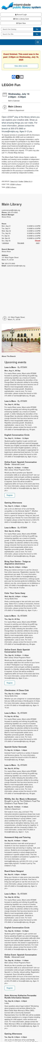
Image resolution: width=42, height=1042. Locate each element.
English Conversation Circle (16, 435)
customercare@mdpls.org (11, 210)
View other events (21, 66)
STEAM (12, 184)
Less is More (15, 367)
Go (37, 29)
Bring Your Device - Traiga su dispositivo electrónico (17, 562)
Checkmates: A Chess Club (16, 690)
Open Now (22, 23)
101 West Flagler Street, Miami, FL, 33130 (16, 318)
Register (10, 495)
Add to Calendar (14, 101)
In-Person (18, 184)
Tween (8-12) (14, 181)
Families (21, 181)
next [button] (37, 243)
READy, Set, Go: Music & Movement (22, 801)
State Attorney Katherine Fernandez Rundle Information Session (20, 996)
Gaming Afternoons (13, 502)
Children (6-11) (28, 181)
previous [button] (5, 243)
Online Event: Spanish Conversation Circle (20, 463)
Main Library (15, 106)
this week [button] (20, 243)
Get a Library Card (22, 19)
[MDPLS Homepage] (21, 6)
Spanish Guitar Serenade (15, 746)
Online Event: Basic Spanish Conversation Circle (17, 650)
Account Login (21, 14)
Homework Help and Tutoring (17, 837)
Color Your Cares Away (14, 593)
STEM (8, 187)
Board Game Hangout (14, 871)
